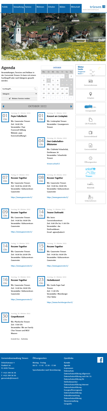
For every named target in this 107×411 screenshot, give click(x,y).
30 (62, 76)
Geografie (68, 404)
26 (44, 76)
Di (49, 72)
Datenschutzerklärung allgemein (77, 374)
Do (58, 72)
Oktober (57, 68)
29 (58, 76)
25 (49, 93)
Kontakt (67, 363)
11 (49, 85)
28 (53, 76)
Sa (67, 72)
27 (49, 76)
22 (67, 89)
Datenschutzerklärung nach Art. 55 (77, 376)
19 (53, 89)
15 (67, 85)
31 (44, 98)
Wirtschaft (75, 7)
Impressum (68, 368)
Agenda (67, 365)
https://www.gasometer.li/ (21, 197)
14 (62, 85)
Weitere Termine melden (20, 98)
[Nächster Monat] (71, 106)
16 (71, 85)
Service (28, 7)
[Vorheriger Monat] (3, 106)
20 (58, 89)
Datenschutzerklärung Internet (76, 385)
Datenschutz (69, 371)
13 (58, 85)
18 (49, 89)
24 (44, 93)
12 (53, 85)
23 (71, 89)
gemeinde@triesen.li (9, 378)
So (71, 72)
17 (44, 89)
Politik (5, 7)
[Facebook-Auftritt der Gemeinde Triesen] (100, 362)
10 (44, 85)
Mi (53, 72)
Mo (43, 72)
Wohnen (40, 7)
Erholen (51, 7)
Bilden (62, 7)
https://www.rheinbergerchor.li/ (60, 302)
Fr (62, 72)
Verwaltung (19, 7)
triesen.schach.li (53, 164)
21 (62, 89)
